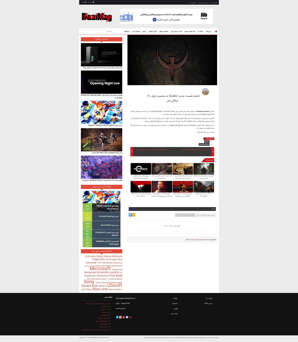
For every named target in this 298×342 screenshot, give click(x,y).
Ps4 (113, 276)
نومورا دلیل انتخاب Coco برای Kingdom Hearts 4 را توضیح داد (102, 180)
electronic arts (110, 263)
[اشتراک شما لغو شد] (133, 214)
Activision (90, 256)
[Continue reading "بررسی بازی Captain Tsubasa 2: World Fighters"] (101, 112)
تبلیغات (175, 298)
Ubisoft (114, 285)
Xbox (89, 289)
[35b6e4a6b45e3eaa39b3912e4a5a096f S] (183, 187)
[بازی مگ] (96, 17)
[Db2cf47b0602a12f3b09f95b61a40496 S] (141, 187)
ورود (83, 2)
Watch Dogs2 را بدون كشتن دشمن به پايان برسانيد (151, 150)
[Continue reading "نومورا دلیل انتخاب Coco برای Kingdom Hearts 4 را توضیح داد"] (101, 167)
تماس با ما (214, 3)
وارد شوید (199, 239)
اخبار (207, 132)
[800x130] (166, 16)
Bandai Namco (104, 256)
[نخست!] (216, 31)
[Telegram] (117, 317)
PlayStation (90, 276)
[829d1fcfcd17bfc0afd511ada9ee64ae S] (183, 169)
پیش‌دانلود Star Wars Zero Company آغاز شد (107, 153)
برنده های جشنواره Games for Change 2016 (195, 150)
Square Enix (90, 286)
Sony (90, 282)
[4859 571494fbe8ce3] (205, 91)
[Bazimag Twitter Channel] (127, 317)
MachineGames (204, 144)
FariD (191, 91)
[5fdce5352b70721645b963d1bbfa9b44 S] (141, 169)
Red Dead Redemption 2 (97, 279)
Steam (103, 286)
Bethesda (117, 256)
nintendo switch (108, 272)
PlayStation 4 (103, 276)
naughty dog (117, 269)
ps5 (119, 276)
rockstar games (115, 279)
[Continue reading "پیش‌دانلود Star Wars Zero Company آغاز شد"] (101, 140)
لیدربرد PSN (208, 303)
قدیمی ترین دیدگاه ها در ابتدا (205, 215)
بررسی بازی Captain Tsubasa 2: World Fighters (105, 125)
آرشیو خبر (193, 3)
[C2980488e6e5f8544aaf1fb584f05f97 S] (203, 187)
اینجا (171, 118)
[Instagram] (120, 317)
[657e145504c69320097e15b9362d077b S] (162, 169)
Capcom (99, 259)
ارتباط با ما (209, 298)
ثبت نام (90, 2)
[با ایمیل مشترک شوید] (130, 214)
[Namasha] (123, 317)
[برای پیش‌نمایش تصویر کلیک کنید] (172, 60)
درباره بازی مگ (203, 3)
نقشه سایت (174, 313)
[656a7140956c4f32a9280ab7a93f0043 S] (162, 187)
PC (121, 272)
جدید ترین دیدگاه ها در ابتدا (185, 215)
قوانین (176, 308)
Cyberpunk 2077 (94, 263)
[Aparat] (130, 317)
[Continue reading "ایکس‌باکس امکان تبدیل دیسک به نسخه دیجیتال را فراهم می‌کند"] (101, 54)
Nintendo (90, 273)
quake (207, 142)
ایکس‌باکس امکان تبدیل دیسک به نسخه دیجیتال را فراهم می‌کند (102, 67)
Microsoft (101, 269)
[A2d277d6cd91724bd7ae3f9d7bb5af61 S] (203, 169)
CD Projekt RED (114, 260)
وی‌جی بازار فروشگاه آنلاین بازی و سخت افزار (97, 304)
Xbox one (100, 289)
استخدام (175, 303)
